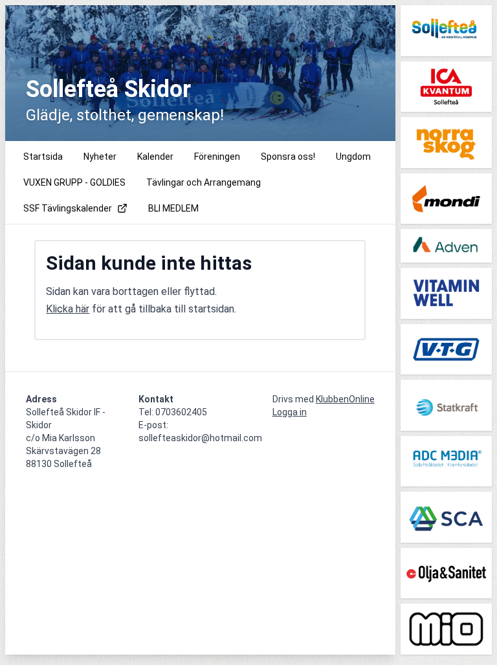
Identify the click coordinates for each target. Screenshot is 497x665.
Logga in (289, 412)
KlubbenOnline (345, 399)
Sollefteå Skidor (108, 89)
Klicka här (67, 309)
